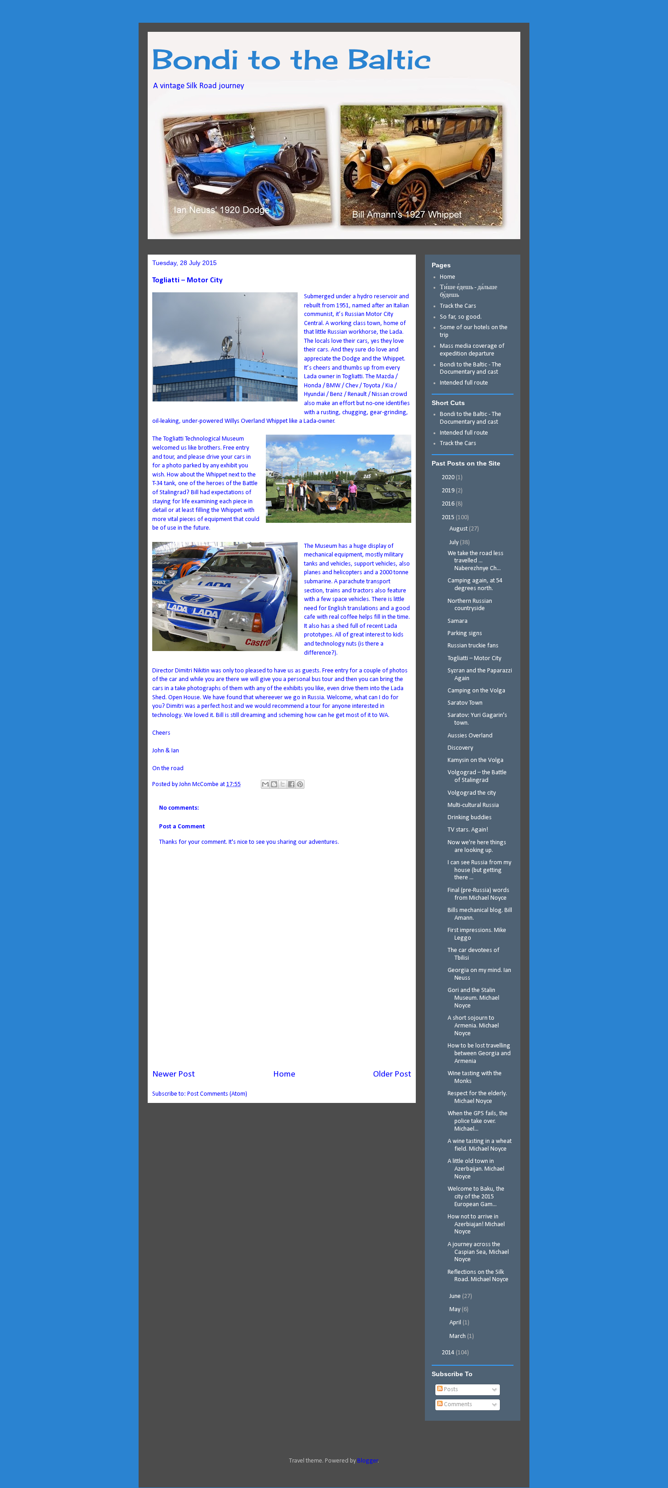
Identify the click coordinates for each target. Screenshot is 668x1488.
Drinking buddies (470, 817)
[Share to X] (282, 784)
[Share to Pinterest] (299, 784)
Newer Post (173, 1074)
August (459, 529)
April (456, 1322)
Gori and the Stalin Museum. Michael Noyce (473, 998)
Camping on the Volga (476, 690)
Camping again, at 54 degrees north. (475, 584)
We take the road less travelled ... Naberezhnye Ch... (475, 561)
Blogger (367, 1461)
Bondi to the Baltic (291, 58)
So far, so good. (461, 317)
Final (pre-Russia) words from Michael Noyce (478, 894)
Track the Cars (459, 306)
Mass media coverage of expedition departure (472, 350)
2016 (449, 504)
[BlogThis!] (274, 784)
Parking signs (465, 633)
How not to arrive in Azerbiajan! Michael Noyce (476, 1224)
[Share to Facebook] (291, 784)
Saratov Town (465, 703)
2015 (449, 517)
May (455, 1309)
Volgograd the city (472, 793)
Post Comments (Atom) (217, 1094)
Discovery (460, 748)
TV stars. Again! (468, 830)
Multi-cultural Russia (473, 805)
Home (284, 1074)
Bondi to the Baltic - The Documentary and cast (470, 368)
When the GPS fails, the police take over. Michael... (478, 1121)
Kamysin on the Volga (475, 760)
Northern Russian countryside (470, 605)
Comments (457, 1404)
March (458, 1336)
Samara (458, 621)
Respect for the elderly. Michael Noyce (477, 1097)
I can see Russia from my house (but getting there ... (479, 870)
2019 (449, 490)
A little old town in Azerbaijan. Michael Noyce (476, 1169)
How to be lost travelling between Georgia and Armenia (479, 1053)
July (454, 542)
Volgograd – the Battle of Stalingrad (477, 776)
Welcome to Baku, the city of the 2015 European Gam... (476, 1197)
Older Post (392, 1074)
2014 (449, 1352)
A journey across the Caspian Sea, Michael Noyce (478, 1252)
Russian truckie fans (473, 645)
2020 (449, 477)
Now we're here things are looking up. (477, 846)
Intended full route (464, 383)
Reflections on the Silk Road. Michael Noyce (478, 1276)
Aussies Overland (470, 735)
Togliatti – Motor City (474, 658)
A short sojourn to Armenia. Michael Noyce (473, 1026)
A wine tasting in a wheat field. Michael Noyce (480, 1145)
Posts (450, 1389)
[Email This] (265, 784)
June (455, 1296)
